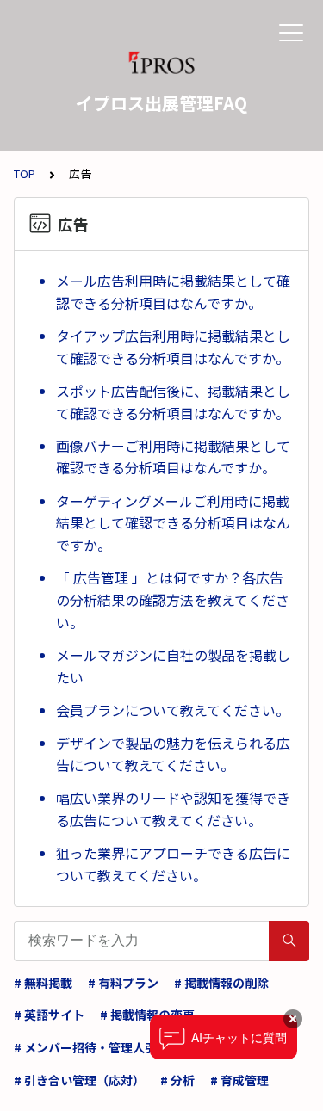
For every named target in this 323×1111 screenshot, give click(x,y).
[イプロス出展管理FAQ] (161, 64)
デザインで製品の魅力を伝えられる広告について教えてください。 (173, 753)
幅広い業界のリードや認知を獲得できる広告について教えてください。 (173, 808)
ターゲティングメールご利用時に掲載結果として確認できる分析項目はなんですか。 (173, 523)
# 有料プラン (123, 982)
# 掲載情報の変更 (147, 1014)
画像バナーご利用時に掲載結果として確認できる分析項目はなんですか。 (173, 456)
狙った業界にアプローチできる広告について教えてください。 (173, 864)
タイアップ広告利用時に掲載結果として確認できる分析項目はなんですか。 (173, 346)
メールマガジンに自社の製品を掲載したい (173, 666)
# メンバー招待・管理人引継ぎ (97, 1047)
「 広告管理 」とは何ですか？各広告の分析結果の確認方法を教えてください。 (172, 599)
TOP (24, 173)
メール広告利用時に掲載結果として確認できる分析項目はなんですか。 (173, 291)
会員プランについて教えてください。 (172, 710)
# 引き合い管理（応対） (79, 1080)
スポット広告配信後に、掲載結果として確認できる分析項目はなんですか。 (173, 401)
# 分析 (177, 1080)
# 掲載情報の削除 (221, 982)
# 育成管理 (239, 1080)
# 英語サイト (49, 1014)
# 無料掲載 (43, 982)
